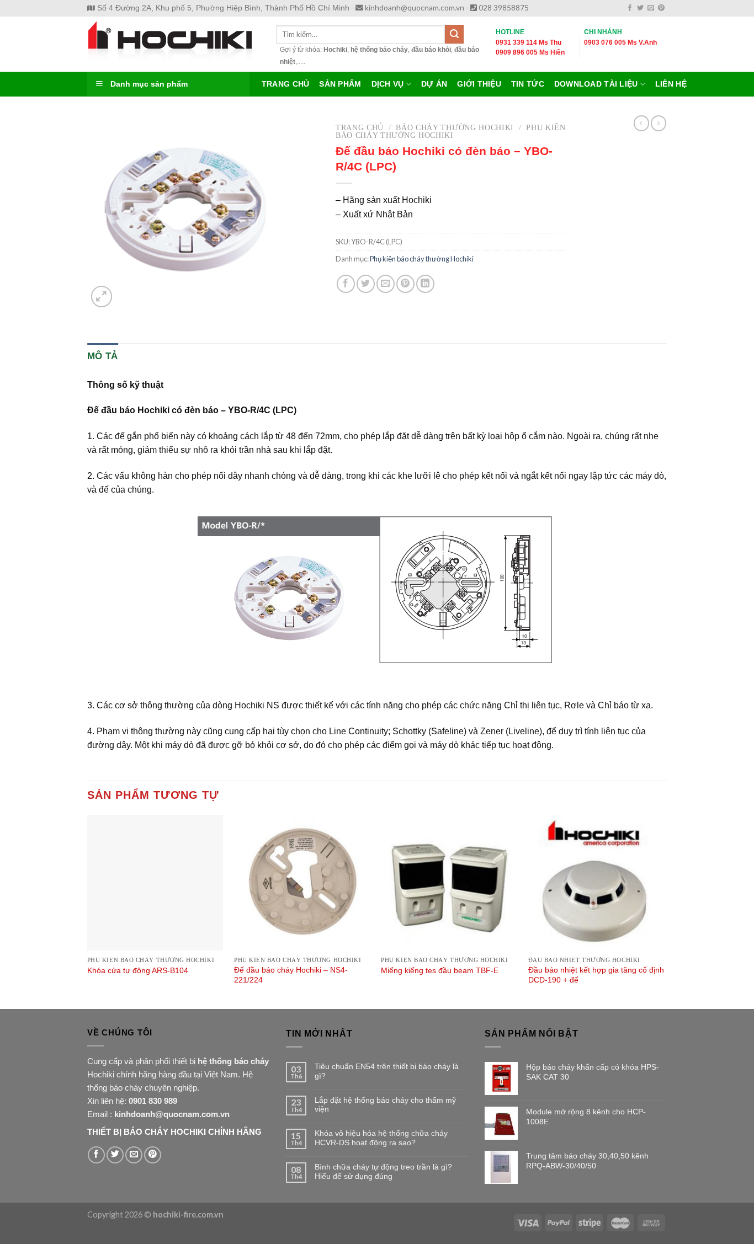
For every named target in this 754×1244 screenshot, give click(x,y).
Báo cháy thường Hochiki (455, 128)
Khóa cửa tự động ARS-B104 (137, 970)
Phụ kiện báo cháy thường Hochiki (451, 132)
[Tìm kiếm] (454, 34)
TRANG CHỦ (285, 84)
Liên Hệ (671, 84)
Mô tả (102, 356)
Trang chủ (360, 128)
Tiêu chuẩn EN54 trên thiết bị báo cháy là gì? (387, 1071)
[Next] (663, 911)
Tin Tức (527, 84)
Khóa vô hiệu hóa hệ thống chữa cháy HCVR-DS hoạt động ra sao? (381, 1138)
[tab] (102, 356)
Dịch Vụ (387, 84)
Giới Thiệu (479, 84)
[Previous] (87, 911)
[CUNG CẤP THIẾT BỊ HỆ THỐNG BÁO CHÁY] (173, 44)
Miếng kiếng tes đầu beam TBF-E (439, 970)
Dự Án (434, 84)
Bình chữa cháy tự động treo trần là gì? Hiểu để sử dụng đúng (383, 1171)
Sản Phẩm (340, 84)
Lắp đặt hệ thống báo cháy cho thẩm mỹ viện (385, 1105)
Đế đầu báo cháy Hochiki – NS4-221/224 (291, 975)
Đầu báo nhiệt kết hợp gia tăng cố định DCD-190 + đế (596, 975)
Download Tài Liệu (596, 84)
